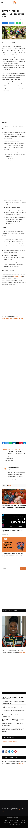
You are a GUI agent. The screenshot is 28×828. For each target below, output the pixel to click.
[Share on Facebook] (5, 23)
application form (17, 276)
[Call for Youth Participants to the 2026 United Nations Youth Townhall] (14, 521)
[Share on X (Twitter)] (11, 23)
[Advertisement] (14, 107)
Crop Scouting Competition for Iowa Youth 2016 (20, 453)
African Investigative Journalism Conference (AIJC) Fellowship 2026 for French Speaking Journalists (14, 507)
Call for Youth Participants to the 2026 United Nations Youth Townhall (12, 531)
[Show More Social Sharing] (24, 23)
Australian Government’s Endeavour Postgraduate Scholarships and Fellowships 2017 (9, 456)
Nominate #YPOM (8, 822)
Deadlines (23, 820)
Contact (18, 824)
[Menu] (2, 2)
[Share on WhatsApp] (18, 23)
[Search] (26, 2)
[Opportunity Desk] (14, 2)
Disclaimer (12, 824)
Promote (16, 822)
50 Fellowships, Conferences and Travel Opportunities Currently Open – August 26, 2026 (13, 555)
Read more (22, 652)
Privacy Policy (23, 822)
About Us (6, 820)
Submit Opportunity (14, 820)
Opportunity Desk (7, 19)
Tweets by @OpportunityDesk (9, 741)
